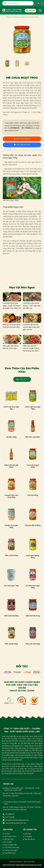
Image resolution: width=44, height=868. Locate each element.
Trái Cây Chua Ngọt (19, 17)
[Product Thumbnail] (9, 25)
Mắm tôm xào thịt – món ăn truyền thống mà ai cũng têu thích (31, 348)
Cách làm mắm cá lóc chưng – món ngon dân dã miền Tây (32, 305)
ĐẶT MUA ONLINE (23, 139)
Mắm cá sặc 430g (11, 644)
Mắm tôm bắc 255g (33, 616)
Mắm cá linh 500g (11, 555)
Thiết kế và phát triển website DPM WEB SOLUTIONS (22, 865)
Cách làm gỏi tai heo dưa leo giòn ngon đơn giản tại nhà (31, 327)
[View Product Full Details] (11, 403)
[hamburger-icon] (39, 10)
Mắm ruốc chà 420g (32, 644)
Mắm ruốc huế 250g (11, 616)
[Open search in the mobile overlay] (18, 3)
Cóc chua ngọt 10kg (11, 585)
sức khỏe (9, 219)
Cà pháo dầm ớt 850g (33, 525)
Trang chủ (9, 17)
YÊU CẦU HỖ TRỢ (23, 145)
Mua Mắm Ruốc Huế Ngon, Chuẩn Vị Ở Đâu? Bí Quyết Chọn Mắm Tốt (12, 305)
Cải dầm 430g (11, 437)
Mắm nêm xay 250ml (32, 437)
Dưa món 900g (32, 495)
